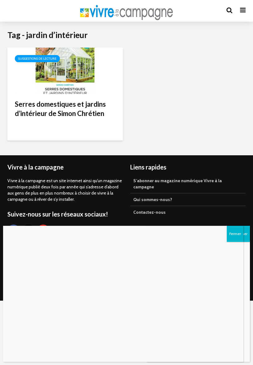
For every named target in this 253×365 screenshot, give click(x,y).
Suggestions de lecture (37, 59)
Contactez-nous (149, 212)
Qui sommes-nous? (152, 199)
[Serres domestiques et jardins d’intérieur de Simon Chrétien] (65, 70)
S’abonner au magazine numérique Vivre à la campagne (177, 184)
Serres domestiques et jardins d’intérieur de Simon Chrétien (60, 109)
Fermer (235, 233)
